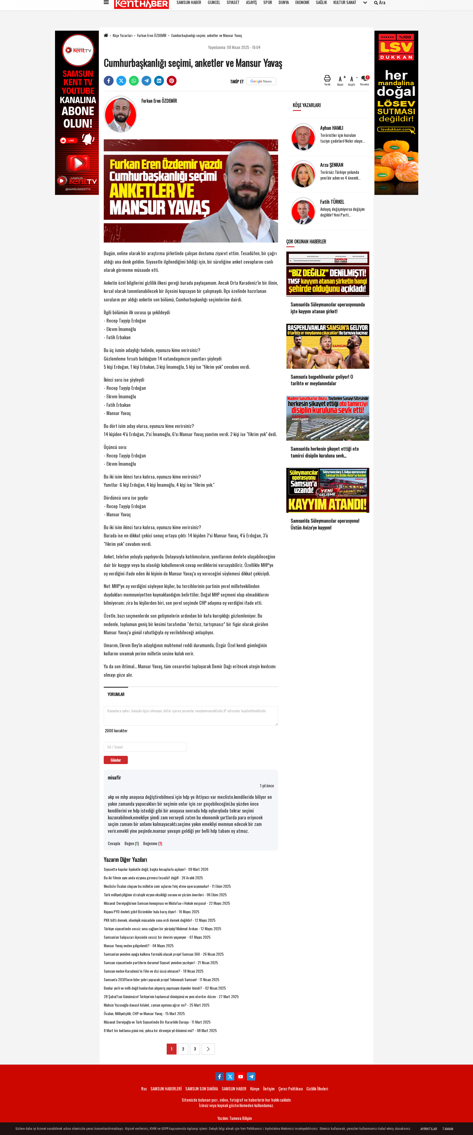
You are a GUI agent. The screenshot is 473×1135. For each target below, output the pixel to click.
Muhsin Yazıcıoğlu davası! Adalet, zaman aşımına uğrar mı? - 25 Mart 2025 (156, 1005)
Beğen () (132, 843)
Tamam (447, 1129)
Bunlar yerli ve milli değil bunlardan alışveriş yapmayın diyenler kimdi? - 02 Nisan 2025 (165, 988)
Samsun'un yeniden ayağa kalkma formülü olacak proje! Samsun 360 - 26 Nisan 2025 (164, 954)
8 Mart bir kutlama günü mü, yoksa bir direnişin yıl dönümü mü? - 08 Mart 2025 (160, 1030)
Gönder (116, 760)
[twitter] (121, 81)
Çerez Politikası (290, 1088)
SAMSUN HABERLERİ (166, 1088)
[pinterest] (172, 81)
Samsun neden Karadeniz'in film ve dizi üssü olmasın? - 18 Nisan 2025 (153, 971)
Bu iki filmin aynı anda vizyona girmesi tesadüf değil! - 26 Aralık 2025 (153, 877)
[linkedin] (159, 81)
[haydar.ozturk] (251, 1076)
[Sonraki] (208, 1049)
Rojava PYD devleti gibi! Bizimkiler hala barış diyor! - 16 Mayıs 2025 (151, 911)
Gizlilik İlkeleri (317, 1088)
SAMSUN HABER (234, 1088)
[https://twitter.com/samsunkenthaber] (230, 1076)
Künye (254, 1088)
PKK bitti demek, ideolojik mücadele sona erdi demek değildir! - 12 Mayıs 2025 (159, 920)
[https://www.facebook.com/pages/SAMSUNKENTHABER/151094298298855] (219, 1076)
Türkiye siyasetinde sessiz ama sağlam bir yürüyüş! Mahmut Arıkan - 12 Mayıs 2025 (162, 928)
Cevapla (114, 843)
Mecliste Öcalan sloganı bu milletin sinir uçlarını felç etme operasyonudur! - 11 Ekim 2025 (167, 886)
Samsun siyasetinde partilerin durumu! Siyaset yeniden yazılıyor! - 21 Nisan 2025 (161, 962)
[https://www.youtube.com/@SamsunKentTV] (240, 1076)
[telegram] (146, 81)
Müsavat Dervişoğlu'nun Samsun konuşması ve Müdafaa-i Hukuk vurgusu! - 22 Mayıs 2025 (167, 903)
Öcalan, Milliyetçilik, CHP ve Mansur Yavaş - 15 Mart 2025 (144, 1013)
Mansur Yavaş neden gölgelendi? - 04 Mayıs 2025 (139, 945)
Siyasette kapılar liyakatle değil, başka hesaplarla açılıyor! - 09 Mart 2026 (156, 869)
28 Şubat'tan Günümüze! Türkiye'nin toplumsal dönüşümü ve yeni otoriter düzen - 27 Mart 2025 (171, 996)
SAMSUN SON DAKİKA (201, 1088)
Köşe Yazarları (122, 35)
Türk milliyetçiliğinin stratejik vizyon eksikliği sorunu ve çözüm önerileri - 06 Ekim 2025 (165, 894)
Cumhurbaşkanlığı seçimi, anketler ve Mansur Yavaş (206, 35)
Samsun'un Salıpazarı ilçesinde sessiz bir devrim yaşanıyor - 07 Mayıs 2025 (157, 937)
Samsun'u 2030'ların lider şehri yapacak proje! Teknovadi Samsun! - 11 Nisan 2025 (161, 979)
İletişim (269, 1088)
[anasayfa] (106, 35)
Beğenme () (152, 843)
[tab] (116, 694)
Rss (144, 1088)
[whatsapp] (134, 81)
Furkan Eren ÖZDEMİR (151, 35)
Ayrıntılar (428, 1129)
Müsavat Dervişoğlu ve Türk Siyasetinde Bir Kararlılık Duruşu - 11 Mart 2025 (157, 1022)
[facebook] (109, 81)
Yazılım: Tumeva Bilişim (234, 1118)
